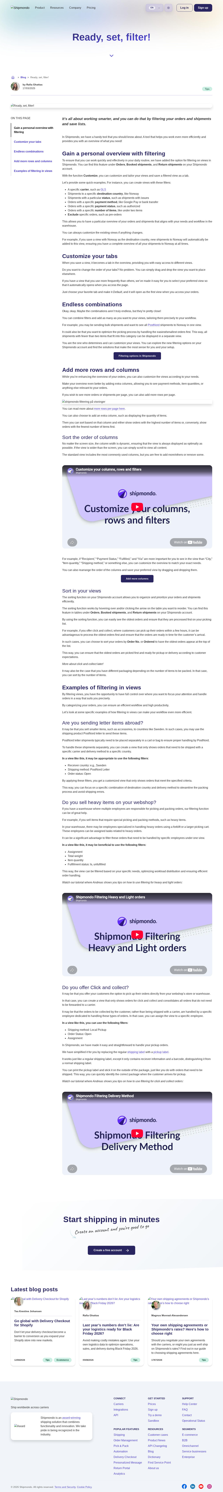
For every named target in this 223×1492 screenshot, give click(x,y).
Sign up (152, 1409)
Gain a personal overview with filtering (33, 130)
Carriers (119, 1404)
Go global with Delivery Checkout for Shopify (42, 1323)
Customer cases (158, 1434)
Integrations (121, 1409)
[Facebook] (184, 1486)
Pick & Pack (121, 1445)
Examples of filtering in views (33, 170)
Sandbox (153, 1420)
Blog (23, 77)
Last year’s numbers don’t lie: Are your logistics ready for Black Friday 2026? (111, 1329)
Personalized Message (128, 1462)
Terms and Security (65, 1487)
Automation (121, 1451)
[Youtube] (201, 1486)
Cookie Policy (84, 1487)
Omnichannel (190, 1445)
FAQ (185, 1409)
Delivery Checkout (125, 1457)
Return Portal (122, 1468)
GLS (103, 189)
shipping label (136, 1052)
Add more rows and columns (33, 161)
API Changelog (157, 1445)
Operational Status (193, 1420)
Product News (156, 1440)
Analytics (119, 1473)
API (116, 1415)
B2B (184, 1440)
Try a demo (155, 1415)
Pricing (91, 7)
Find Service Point (159, 1462)
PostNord (154, 325)
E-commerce (190, 1434)
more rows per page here (109, 408)
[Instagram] (209, 1486)
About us (153, 1468)
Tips (207, 89)
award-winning (71, 1417)
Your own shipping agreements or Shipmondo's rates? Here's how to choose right (180, 1329)
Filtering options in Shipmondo (137, 355)
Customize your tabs (27, 141)
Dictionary (154, 1457)
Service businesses (194, 1451)
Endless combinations (29, 151)
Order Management (125, 1440)
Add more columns (137, 578)
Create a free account (108, 1250)
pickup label (160, 1052)
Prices (152, 1404)
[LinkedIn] (192, 1486)
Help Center (189, 1404)
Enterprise (188, 1457)
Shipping (119, 1434)
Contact (187, 1415)
